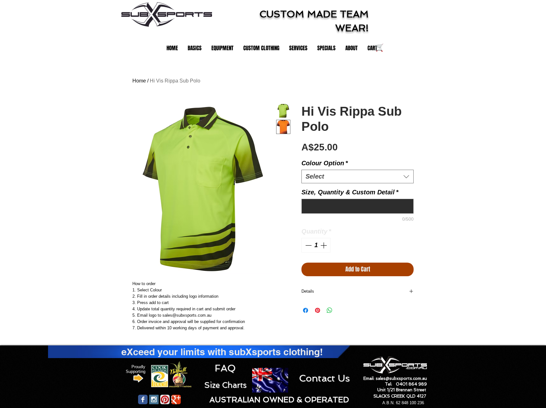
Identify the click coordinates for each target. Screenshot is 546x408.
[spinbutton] (316, 245)
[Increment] (324, 245)
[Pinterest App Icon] (165, 399)
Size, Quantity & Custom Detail (349, 192)
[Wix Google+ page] (176, 399)
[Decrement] (307, 245)
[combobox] (357, 176)
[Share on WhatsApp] (329, 310)
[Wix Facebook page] (143, 399)
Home (139, 80)
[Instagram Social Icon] (154, 399)
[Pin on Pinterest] (317, 310)
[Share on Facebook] (305, 310)
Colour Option (324, 163)
